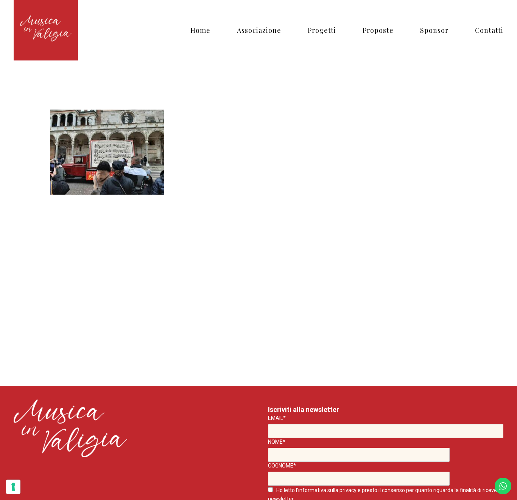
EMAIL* (277, 418)
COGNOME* (282, 466)
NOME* (276, 442)
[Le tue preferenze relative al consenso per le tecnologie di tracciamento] (13, 487)
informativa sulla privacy (327, 490)
